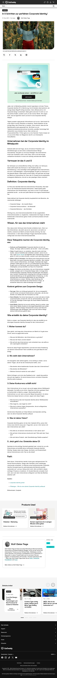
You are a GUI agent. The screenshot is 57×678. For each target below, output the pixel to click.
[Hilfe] (47, 2)
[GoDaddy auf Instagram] (6, 658)
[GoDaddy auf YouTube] (16, 658)
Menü (3, 6)
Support (3, 628)
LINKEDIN (36, 558)
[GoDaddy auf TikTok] (9, 658)
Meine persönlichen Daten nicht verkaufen (28, 665)
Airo (48, 543)
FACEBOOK (8, 559)
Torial (15, 559)
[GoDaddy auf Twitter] (13, 658)
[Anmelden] (50, 2)
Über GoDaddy (4, 625)
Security (27, 594)
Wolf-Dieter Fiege (25, 18)
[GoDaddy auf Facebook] (2, 658)
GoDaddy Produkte (9, 517)
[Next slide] (53, 585)
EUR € (52, 654)
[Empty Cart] (53, 2)
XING (31, 558)
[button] (22, 617)
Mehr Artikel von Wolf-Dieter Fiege (13, 564)
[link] (10, 55)
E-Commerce (50, 547)
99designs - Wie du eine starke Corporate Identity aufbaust (27, 486)
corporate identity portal (17, 482)
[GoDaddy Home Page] (7, 648)
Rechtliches (19, 662)
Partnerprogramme (5, 636)
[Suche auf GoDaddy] (53, 6)
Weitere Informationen (11, 609)
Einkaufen (3, 643)
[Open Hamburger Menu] (2, 2)
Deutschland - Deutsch (6, 654)
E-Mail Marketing (48, 594)
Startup (5, 10)
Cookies (38, 662)
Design (8, 591)
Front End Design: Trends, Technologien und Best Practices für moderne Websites (12, 601)
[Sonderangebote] (44, 2)
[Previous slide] (48, 585)
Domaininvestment (36, 517)
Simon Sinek (20, 254)
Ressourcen (4, 632)
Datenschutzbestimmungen (29, 662)
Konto (2, 639)
